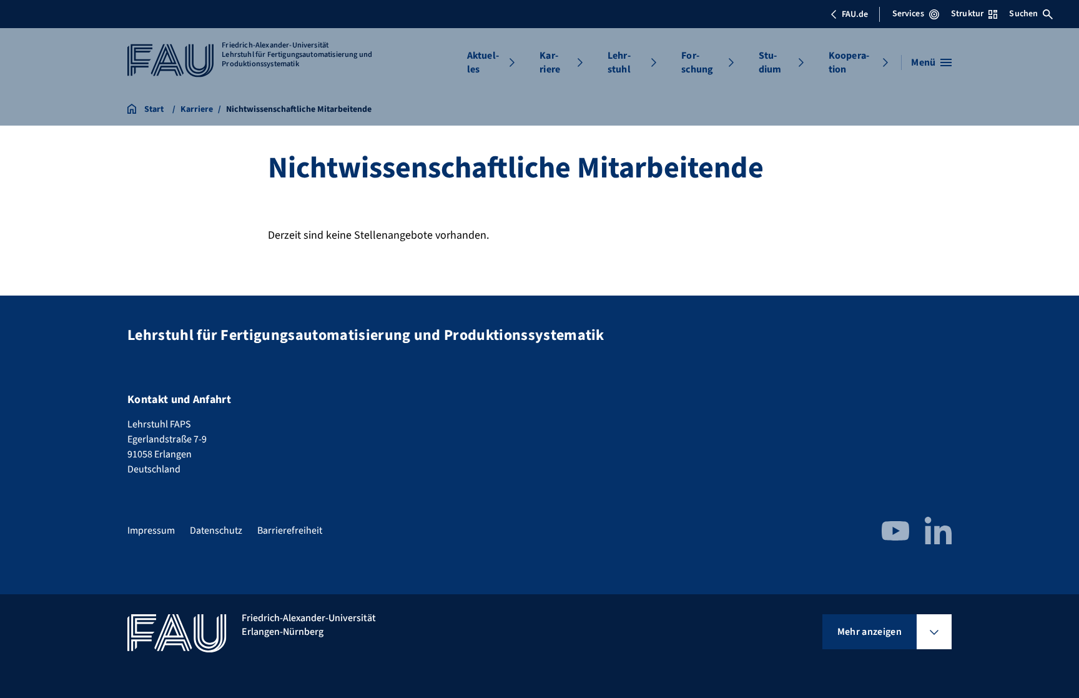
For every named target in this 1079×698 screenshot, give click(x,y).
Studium (770, 62)
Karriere (550, 62)
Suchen (1023, 13)
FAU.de (855, 14)
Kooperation (849, 62)
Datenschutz (216, 530)
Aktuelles (483, 62)
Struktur (967, 13)
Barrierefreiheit (289, 530)
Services (908, 13)
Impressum (151, 530)
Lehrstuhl (619, 62)
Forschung (697, 62)
